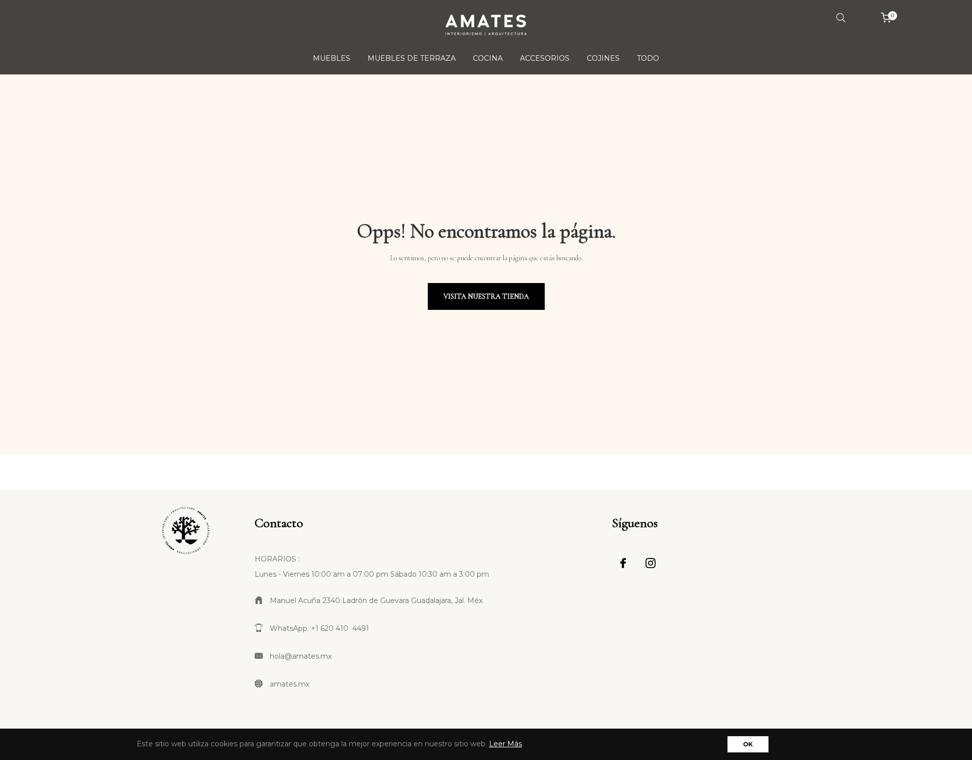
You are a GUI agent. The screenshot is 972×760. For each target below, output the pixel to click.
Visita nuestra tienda (486, 296)
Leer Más (505, 743)
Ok (748, 744)
